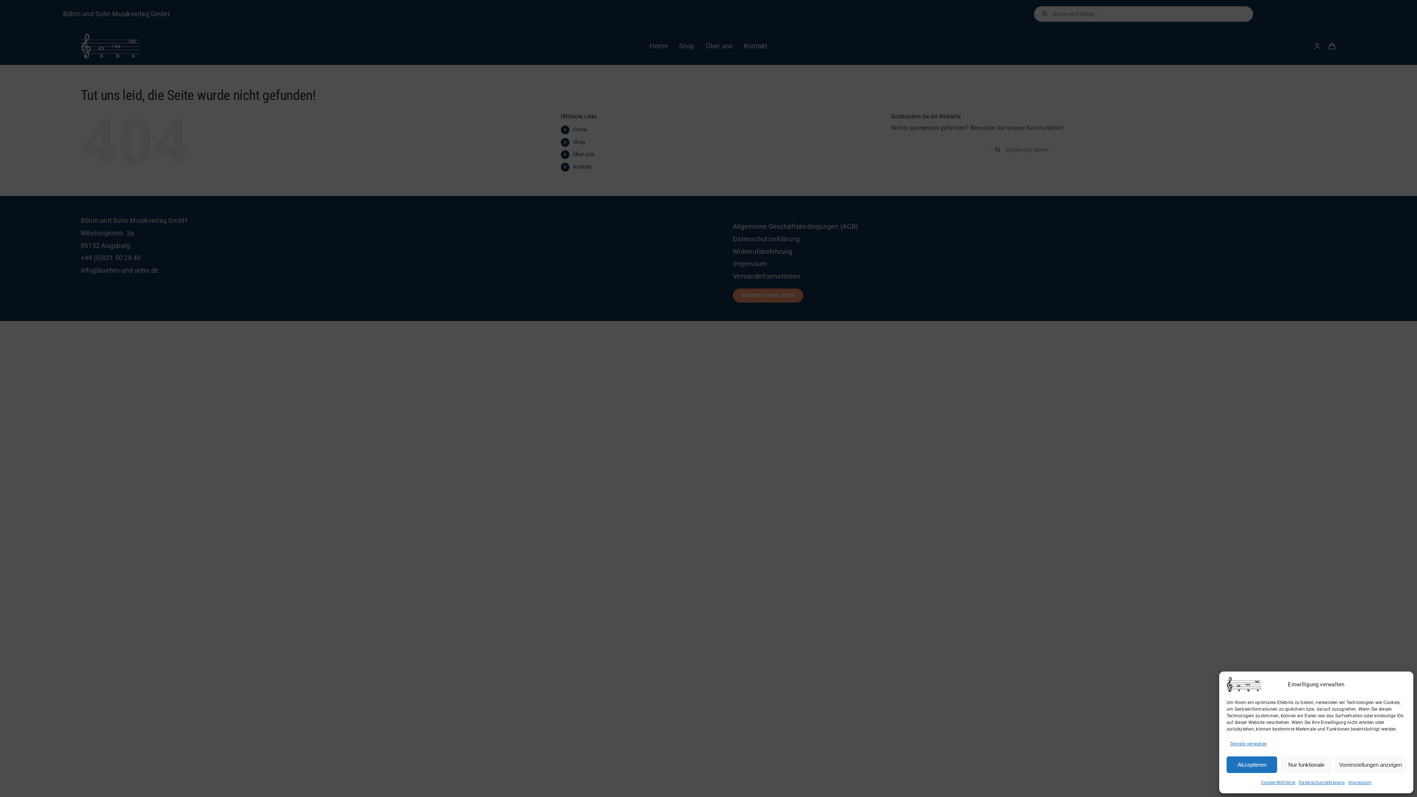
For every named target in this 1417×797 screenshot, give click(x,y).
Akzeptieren (1252, 765)
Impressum (1360, 782)
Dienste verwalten (1248, 743)
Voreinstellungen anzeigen (1370, 765)
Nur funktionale (1306, 765)
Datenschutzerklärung (1322, 782)
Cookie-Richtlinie (1278, 782)
